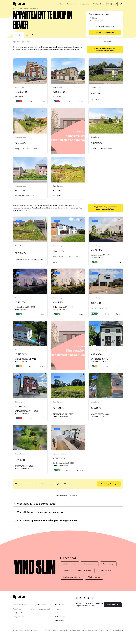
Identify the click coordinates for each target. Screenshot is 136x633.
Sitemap (48, 630)
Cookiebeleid (92, 630)
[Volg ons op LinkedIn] (84, 598)
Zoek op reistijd (89, 564)
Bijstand (57, 613)
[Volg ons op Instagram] (76, 598)
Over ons (58, 609)
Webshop (66, 570)
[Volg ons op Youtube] (88, 598)
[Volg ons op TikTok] (92, 598)
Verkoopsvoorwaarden (78, 630)
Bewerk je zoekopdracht (105, 33)
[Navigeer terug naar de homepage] (19, 4)
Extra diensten (59, 621)
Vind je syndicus (94, 577)
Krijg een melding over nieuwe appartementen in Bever (105, 49)
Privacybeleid (103, 630)
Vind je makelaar (105, 570)
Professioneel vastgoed (71, 577)
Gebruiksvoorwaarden (60, 630)
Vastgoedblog (98, 4)
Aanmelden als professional (40, 609)
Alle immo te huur (69, 564)
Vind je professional (66, 4)
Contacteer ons (60, 617)
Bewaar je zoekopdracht (106, 26)
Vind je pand (112, 4)
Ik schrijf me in (112, 605)
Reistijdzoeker (84, 4)
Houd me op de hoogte (108, 484)
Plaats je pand (17, 609)
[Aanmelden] (121, 4)
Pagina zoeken (36, 613)
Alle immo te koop (84, 570)
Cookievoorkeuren (116, 630)
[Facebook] (80, 598)
